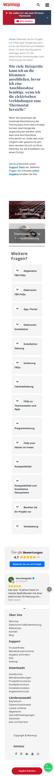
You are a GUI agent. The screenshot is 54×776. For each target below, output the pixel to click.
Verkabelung (22, 538)
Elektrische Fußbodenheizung (25, 636)
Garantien (14, 730)
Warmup (13, 632)
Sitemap (13, 673)
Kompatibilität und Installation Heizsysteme (26, 497)
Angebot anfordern (19, 666)
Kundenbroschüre (19, 696)
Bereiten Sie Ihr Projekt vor (26, 517)
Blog (11, 646)
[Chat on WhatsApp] (46, 767)
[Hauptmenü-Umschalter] (47, 5)
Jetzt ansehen (26, 21)
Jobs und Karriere (18, 733)
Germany (19, 757)
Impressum (15, 712)
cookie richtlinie (17, 719)
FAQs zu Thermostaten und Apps (25, 413)
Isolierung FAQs (25, 373)
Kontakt (13, 643)
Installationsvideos (19, 699)
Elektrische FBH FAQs (25, 297)
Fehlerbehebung (24, 394)
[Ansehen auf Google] (11, 591)
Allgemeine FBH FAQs (26, 277)
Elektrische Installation (25, 335)
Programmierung (25, 436)
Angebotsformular (19, 703)
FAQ (11, 669)
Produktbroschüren (20, 692)
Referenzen (15, 639)
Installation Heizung (26, 354)
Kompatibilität (23, 474)
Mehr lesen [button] (14, 611)
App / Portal (22, 316)
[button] (38, 5)
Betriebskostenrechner (21, 662)
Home (12, 39)
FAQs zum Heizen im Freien (25, 453)
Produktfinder (16, 659)
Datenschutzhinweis (20, 716)
